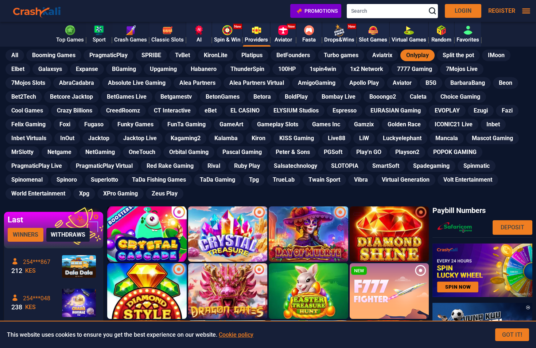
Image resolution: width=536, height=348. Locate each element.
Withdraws (68, 234)
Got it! (512, 334)
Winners (25, 234)
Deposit (512, 227)
